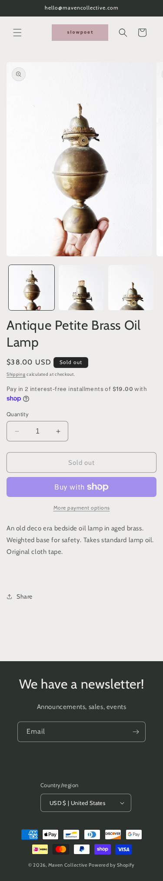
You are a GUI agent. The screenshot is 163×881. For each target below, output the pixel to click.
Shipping (16, 374)
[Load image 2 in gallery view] (81, 288)
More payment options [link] (81, 507)
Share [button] (25, 596)
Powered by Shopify (112, 865)
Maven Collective (68, 865)
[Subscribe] (135, 732)
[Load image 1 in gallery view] (31, 288)
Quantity (18, 414)
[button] (17, 32)
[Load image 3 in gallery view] (131, 288)
